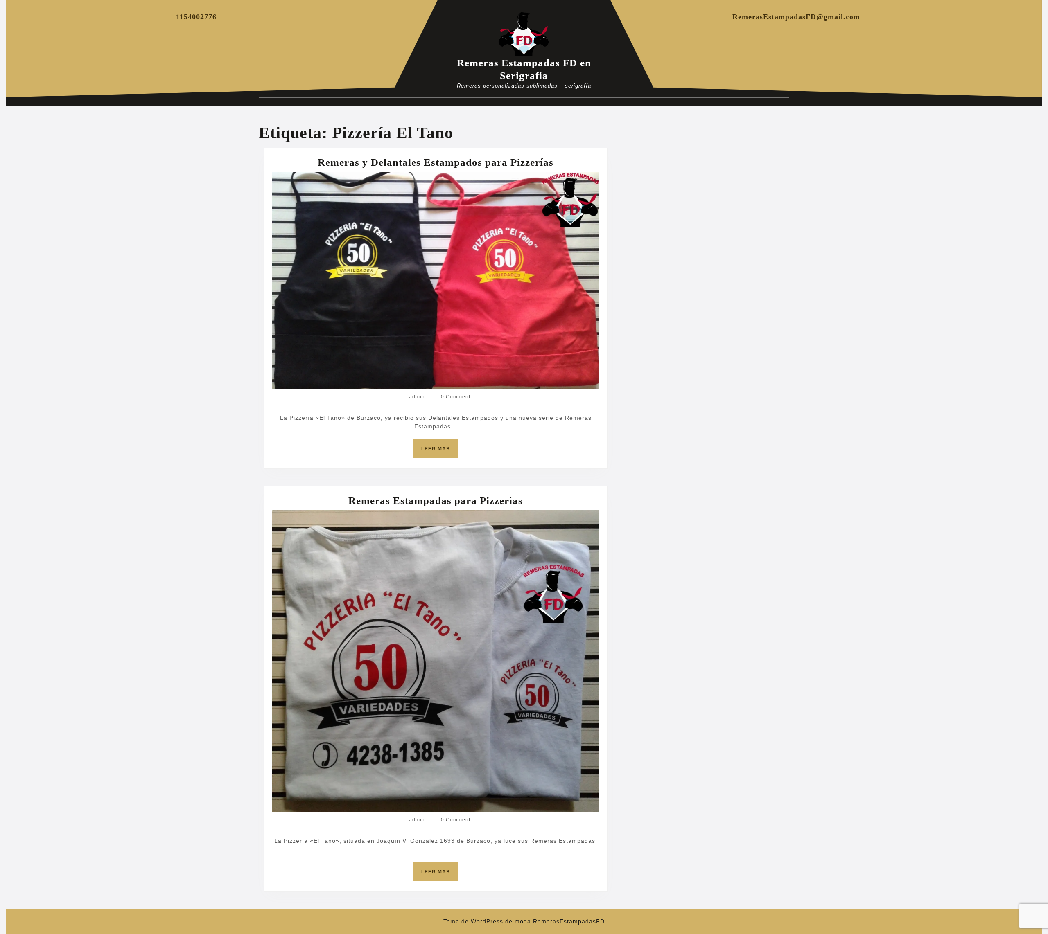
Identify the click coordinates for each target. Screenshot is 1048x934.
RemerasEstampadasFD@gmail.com (796, 17)
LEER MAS (439, 452)
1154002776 (196, 17)
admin (417, 397)
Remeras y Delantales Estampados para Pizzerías (435, 162)
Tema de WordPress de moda (487, 921)
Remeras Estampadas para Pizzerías (435, 500)
